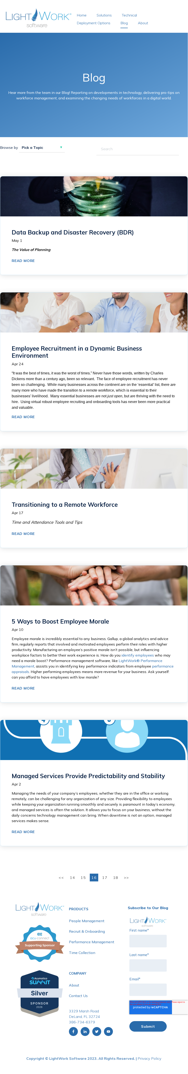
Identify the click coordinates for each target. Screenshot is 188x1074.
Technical (129, 15)
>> (126, 877)
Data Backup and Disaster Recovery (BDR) (73, 232)
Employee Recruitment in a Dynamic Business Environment (77, 352)
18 (115, 877)
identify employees (137, 655)
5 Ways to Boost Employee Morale (60, 621)
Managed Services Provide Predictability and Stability (88, 776)
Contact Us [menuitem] (78, 995)
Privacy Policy (149, 1058)
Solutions (104, 15)
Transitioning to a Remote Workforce (65, 504)
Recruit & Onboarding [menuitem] (87, 931)
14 (72, 877)
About (143, 23)
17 (104, 877)
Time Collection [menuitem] (82, 952)
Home (82, 15)
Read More (23, 260)
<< (62, 877)
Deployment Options (93, 23)
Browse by (9, 147)
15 (83, 877)
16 (94, 877)
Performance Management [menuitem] (91, 942)
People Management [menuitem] (86, 921)
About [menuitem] (74, 985)
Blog (124, 23)
